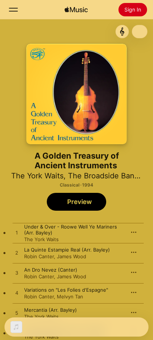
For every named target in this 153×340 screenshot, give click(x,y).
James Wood (71, 256)
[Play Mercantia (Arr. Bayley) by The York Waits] (16, 313)
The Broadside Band (103, 175)
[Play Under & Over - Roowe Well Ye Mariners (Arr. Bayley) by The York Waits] (16, 233)
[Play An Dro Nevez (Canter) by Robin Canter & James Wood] (16, 273)
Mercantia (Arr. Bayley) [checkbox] (50, 310)
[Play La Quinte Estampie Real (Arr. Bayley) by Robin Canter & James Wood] (16, 253)
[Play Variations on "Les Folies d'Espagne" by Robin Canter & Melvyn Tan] (16, 293)
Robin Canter (39, 256)
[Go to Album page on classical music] (122, 31)
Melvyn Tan (70, 296)
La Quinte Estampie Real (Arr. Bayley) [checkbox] (67, 250)
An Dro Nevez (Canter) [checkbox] (50, 270)
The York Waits (37, 175)
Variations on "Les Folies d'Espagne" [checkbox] (66, 290)
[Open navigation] (13, 9)
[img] (76, 9)
